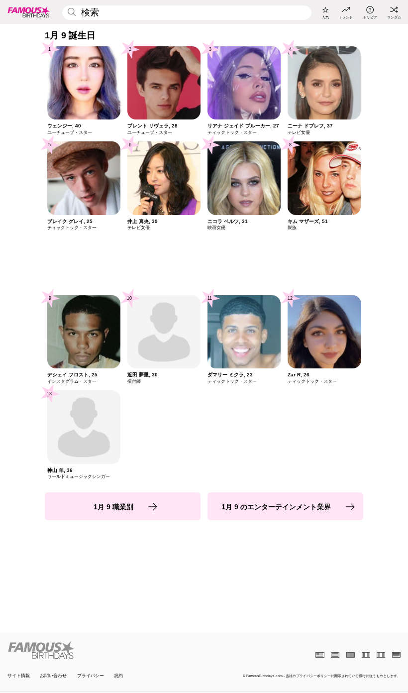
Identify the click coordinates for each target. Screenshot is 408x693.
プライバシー (90, 675)
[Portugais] (350, 655)
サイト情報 (18, 675)
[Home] (104, 650)
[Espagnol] (335, 655)
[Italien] (381, 655)
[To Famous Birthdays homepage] (29, 12)
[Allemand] (396, 655)
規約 (118, 675)
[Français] (366, 655)
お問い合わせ (53, 675)
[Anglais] (319, 655)
